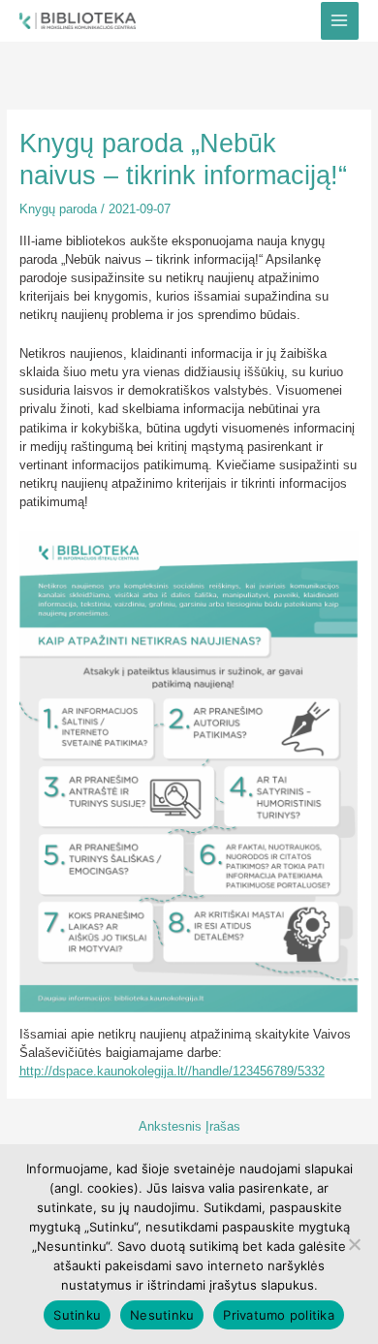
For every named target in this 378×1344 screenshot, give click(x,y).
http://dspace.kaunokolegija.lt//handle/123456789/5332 (172, 1071)
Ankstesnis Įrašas (189, 1127)
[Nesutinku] (353, 1244)
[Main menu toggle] (340, 21)
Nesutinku (162, 1315)
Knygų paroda (58, 209)
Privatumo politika (278, 1315)
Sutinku (77, 1315)
